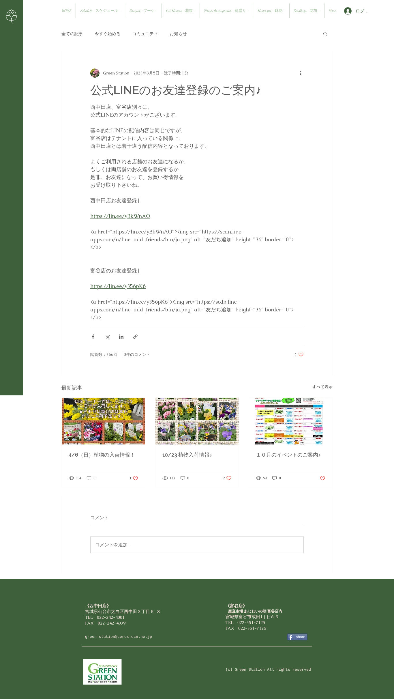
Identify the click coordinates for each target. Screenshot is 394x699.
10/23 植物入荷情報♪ (187, 455)
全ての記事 (72, 33)
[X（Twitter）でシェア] (107, 336)
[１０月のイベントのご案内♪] (290, 421)
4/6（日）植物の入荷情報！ (102, 455)
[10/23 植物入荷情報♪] (197, 421)
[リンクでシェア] (135, 336)
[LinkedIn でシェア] (121, 336)
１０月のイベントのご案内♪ (288, 455)
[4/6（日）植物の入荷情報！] (103, 421)
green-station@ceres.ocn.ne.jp (118, 637)
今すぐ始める (108, 33)
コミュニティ (145, 33)
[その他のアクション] (300, 73)
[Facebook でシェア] (93, 336)
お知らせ (178, 33)
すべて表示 (322, 386)
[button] (325, 33)
